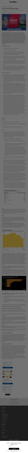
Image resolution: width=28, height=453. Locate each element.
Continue (14, 448)
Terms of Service (12, 451)
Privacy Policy (16, 451)
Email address (10, 445)
